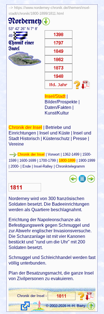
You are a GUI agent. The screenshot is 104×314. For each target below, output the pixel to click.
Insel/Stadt (55, 96)
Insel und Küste (54, 133)
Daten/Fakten (58, 107)
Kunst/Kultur (57, 113)
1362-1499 (71, 154)
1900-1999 (86, 160)
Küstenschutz (56, 138)
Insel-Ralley (43, 166)
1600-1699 (27, 160)
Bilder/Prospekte (61, 101)
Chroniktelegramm (70, 166)
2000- (15, 166)
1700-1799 (47, 160)
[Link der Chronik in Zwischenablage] (25, 305)
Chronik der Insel (25, 127)
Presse (80, 138)
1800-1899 (67, 160)
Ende (26, 166)
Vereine (16, 144)
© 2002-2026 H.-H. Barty (65, 306)
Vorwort (54, 154)
